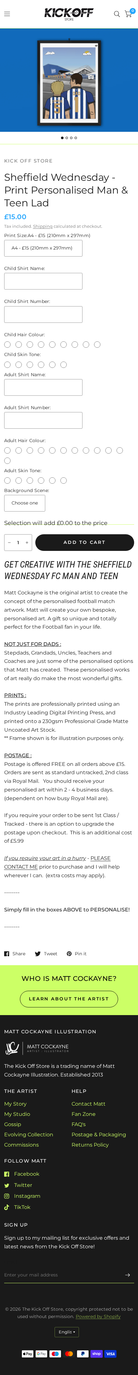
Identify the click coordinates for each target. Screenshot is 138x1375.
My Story (15, 1104)
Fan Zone (84, 1114)
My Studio (17, 1114)
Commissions (21, 1145)
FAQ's (79, 1124)
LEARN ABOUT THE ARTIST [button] (69, 998)
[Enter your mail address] (127, 1275)
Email (10, 1262)
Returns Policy (90, 1145)
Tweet (50, 953)
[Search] (117, 14)
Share (19, 953)
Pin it (81, 953)
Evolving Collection (28, 1135)
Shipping (43, 226)
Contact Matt (89, 1104)
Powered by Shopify (98, 1316)
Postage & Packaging (99, 1135)
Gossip (12, 1124)
